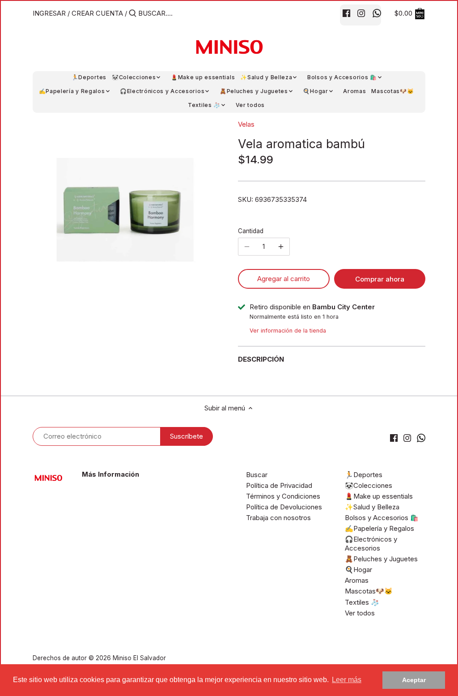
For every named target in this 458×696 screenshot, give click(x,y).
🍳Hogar (358, 569)
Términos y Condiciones (283, 496)
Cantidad (250, 231)
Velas (246, 124)
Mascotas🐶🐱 (369, 591)
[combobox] (176, 13)
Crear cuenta (97, 13)
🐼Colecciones (368, 485)
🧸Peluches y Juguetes (381, 559)
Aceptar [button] (414, 679)
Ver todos (360, 613)
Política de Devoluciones (284, 507)
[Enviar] (132, 13)
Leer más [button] (346, 679)
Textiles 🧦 (362, 602)
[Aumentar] (280, 246)
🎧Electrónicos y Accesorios (371, 543)
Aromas (357, 580)
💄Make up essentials (379, 496)
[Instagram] (361, 12)
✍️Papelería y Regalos (379, 528)
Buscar (256, 474)
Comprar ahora (379, 279)
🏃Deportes (363, 474)
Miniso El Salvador (139, 658)
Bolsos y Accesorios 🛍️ (382, 517)
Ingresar (49, 13)
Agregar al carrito (283, 278)
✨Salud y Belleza (372, 507)
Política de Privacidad (279, 485)
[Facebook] (346, 12)
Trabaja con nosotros (278, 517)
